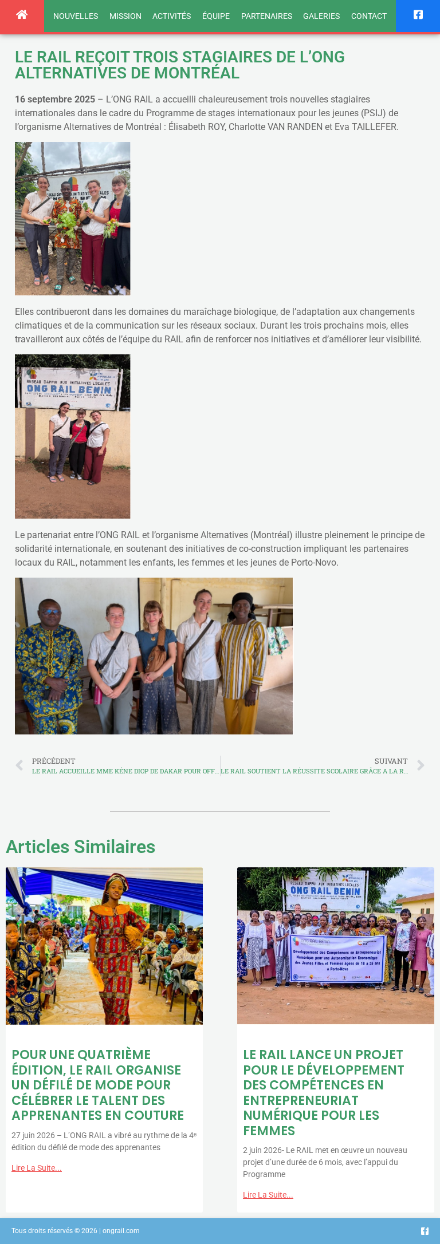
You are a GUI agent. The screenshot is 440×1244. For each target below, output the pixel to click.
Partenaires (266, 16)
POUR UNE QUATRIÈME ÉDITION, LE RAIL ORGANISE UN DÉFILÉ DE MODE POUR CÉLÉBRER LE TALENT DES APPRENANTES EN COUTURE (97, 1085)
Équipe (216, 16)
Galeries (321, 16)
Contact (369, 16)
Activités (171, 16)
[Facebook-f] (425, 1231)
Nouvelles (75, 16)
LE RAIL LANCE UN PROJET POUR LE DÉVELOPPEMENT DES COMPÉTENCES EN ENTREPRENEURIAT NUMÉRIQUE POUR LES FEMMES (323, 1092)
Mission (125, 16)
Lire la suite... (36, 1168)
